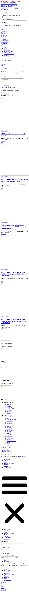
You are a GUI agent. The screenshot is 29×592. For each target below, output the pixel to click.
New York (9, 406)
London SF (9, 407)
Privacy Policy (10, 416)
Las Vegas (9, 413)
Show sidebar (4, 92)
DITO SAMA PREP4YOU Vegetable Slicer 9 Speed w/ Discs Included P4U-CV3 (14, 180)
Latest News (9, 422)
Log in (4, 22)
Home (2, 87)
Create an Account (10, 12)
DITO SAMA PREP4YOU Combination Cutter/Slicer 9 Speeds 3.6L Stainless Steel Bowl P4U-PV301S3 (13, 226)
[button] (3, 141)
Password (7, 19)
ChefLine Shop (7, 459)
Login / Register (7, 580)
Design (5, 462)
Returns (8, 418)
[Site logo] (10, 6)
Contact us (6, 468)
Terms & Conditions (11, 419)
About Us (6, 460)
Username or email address (11, 15)
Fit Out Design (7, 467)
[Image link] (12, 544)
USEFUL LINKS (8, 415)
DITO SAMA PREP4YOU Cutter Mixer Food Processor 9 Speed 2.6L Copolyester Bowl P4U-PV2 (13, 321)
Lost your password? (7, 25)
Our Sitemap (9, 423)
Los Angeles (9, 410)
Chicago (8, 411)
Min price (3, 71)
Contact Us (9, 421)
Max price (21, 71)
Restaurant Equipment (9, 463)
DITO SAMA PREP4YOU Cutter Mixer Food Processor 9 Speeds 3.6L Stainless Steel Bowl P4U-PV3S (14, 274)
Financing (6, 466)
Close (2, 65)
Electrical (6, 464)
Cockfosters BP (10, 409)
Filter (16, 73)
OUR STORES (7, 404)
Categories (3, 64)
